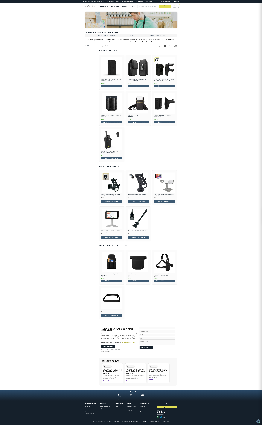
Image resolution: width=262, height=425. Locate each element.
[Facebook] (159, 412)
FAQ (86, 408)
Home (86, 30)
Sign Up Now (167, 407)
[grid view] (174, 46)
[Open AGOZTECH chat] (258, 421)
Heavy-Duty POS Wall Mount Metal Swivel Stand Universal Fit (110, 195)
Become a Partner (131, 406)
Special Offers (132, 408)
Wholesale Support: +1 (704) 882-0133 (170, 1)
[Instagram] (157, 412)
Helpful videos (119, 408)
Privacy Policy (116, 421)
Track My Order (103, 410)
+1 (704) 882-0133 (128, 343)
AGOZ (102, 81)
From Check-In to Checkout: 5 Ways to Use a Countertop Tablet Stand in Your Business (112, 371)
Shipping (87, 411)
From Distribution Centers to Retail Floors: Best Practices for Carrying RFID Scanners (135, 371)
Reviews (142, 411)
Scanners (124, 6)
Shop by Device (104, 6)
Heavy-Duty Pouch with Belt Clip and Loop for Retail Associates (111, 79)
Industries (131, 6)
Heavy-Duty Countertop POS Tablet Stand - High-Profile (110, 231)
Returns (87, 410)
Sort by (101, 45)
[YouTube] (164, 412)
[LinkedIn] (162, 412)
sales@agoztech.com (110, 351)
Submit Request (146, 347)
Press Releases (119, 410)
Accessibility (135, 421)
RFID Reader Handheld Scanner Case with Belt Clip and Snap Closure (164, 79)
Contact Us (87, 406)
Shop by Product (115, 6)
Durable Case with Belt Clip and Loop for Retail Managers (137, 79)
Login (101, 408)
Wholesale (129, 410)
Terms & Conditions (89, 413)
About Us (142, 406)
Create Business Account (106, 406)
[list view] (176, 46)
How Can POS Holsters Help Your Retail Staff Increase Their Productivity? (158, 370)
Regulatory (143, 421)
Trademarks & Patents (154, 421)
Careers (142, 410)
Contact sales (108, 346)
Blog (117, 406)
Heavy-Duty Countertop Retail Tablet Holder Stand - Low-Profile (164, 195)
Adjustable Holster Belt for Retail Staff (111, 310)
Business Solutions (144, 408)
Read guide (107, 380)
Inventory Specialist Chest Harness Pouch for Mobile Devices (163, 274)
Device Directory (165, 421)
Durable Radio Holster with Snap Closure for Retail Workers (109, 152)
